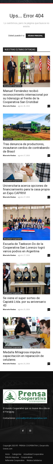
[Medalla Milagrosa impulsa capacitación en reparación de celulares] (26, 333)
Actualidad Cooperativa (12, 86)
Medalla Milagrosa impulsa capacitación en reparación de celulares (23, 355)
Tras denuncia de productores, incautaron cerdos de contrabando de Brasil (26, 147)
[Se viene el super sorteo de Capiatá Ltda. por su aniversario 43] (26, 278)
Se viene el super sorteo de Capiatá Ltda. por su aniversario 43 (24, 301)
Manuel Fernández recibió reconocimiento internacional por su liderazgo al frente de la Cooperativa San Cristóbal (25, 96)
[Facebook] (23, 431)
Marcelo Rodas (9, 106)
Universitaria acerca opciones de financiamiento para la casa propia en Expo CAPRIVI (26, 189)
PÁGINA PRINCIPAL (35, 36)
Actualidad (8, 139)
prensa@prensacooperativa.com (31, 418)
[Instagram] (30, 431)
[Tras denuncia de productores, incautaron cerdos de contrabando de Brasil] (26, 127)
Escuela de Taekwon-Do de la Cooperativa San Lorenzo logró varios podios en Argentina (24, 247)
